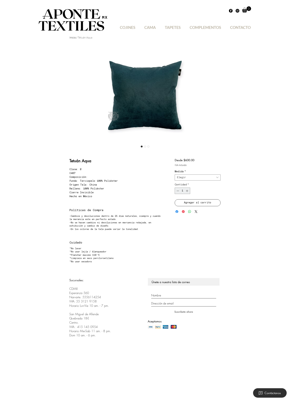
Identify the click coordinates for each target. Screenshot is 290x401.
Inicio (72, 37)
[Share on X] (196, 212)
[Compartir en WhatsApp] (190, 212)
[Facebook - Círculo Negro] (231, 11)
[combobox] (198, 177)
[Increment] (187, 191)
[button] (246, 9)
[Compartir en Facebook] (177, 212)
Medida (180, 171)
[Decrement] (177, 191)
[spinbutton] (182, 191)
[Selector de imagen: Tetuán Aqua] (141, 146)
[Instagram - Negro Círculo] (237, 11)
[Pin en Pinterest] (183, 212)
